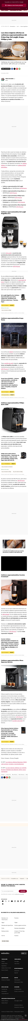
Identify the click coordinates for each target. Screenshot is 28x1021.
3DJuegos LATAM (18, 1000)
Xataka (3, 961)
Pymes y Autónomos (19, 991)
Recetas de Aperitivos (7, 925)
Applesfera (4, 965)
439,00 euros (23, 188)
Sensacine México (18, 1005)
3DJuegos (16, 961)
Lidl (17, 26)
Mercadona (12, 26)
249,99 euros (13, 193)
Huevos (16, 935)
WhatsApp (3, 901)
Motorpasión (17, 979)
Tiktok (24, 901)
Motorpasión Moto (18, 982)
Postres (16, 918)
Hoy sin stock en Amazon (7, 466)
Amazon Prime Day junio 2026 (19, 931)
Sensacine (16, 970)
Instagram (15, 901)
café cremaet (5, 614)
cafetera (15, 774)
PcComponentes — (8, 394)
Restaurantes (5, 931)
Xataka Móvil (4, 963)
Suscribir (23, 891)
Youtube (12, 901)
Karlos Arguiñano (24, 26)
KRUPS (11, 352)
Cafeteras (22, 774)
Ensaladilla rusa (14, 878)
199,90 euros (21, 202)
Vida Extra (16, 963)
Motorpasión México (19, 1011)
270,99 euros (19, 207)
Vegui (2, 922)
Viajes (15, 922)
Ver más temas (5, 941)
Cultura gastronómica (20, 925)
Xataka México (4, 1000)
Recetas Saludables (19, 928)
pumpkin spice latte (17, 721)
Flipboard (17, 69)
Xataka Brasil (4, 1002)
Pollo (2, 928)
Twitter (14, 69)
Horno (3, 935)
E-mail (19, 69)
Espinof (16, 972)
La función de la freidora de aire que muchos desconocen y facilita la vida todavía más (13, 551)
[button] (10, 78)
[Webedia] (5, 954)
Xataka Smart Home (6, 967)
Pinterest (18, 901)
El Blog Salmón (17, 989)
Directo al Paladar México (7, 1011)
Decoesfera (4, 991)
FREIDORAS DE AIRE (16, 10)
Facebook (12, 69)
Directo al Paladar (7, 549)
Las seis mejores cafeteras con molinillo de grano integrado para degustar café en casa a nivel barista (13, 769)
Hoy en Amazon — (8, 305)
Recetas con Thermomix (4, 918)
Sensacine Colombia (19, 1007)
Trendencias (4, 989)
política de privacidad (19, 894)
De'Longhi (8, 253)
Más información (23, 1019)
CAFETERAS (4, 10)
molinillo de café (8, 363)
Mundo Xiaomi (4, 970)
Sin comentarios (6, 68)
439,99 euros (16, 266)
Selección (8, 774)
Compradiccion (5, 993)
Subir (23, 953)
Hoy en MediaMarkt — (8, 463)
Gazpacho (22, 878)
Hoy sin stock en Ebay (6, 310)
